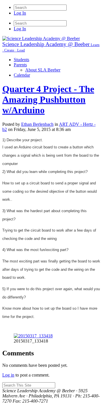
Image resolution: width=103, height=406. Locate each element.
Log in (8, 375)
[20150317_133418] (33, 335)
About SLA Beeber (42, 69)
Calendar (22, 75)
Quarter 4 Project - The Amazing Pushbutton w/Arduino (48, 99)
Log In (20, 13)
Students (21, 59)
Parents (20, 64)
